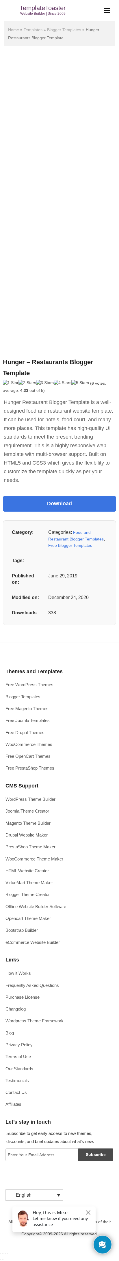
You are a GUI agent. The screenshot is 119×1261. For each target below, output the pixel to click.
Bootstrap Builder (21, 930)
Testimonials (17, 1080)
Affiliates (13, 1104)
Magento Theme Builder (28, 823)
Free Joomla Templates (27, 720)
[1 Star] (10, 383)
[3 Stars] (45, 383)
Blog (9, 1032)
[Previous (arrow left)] (0, 1259)
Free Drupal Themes (24, 732)
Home (13, 29)
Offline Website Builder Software (35, 906)
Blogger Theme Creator (27, 894)
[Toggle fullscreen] (5, 1253)
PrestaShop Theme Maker (30, 846)
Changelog (15, 1008)
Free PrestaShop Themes (29, 768)
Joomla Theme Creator (27, 811)
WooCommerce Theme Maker (34, 858)
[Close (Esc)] (0, 1253)
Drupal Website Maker (26, 834)
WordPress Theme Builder (30, 799)
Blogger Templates (64, 29)
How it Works (18, 973)
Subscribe (96, 1154)
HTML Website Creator (27, 870)
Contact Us (16, 1092)
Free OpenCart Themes (28, 756)
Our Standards (19, 1068)
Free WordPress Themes (29, 684)
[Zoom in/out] (7, 1253)
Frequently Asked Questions (32, 985)
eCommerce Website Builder (32, 942)
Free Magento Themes (27, 708)
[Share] (2, 1253)
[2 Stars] (27, 383)
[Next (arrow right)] (2, 1259)
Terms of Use (18, 1056)
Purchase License (22, 997)
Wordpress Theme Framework (34, 1020)
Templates (33, 29)
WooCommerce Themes (28, 744)
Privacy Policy (19, 1044)
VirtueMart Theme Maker (29, 882)
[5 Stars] (80, 383)
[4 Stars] (62, 383)
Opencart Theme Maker (28, 918)
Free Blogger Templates (70, 545)
